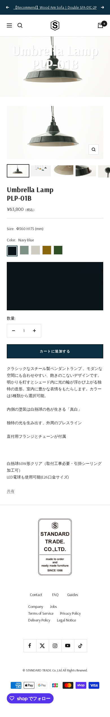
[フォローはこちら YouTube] (67, 645)
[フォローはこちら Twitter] (42, 645)
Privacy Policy (70, 613)
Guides (72, 594)
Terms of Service (40, 613)
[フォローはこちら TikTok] (80, 645)
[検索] (20, 25)
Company (35, 606)
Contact (36, 594)
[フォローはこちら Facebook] (29, 645)
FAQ (55, 594)
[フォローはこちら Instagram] (55, 645)
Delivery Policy (39, 620)
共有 (11, 491)
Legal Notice (66, 620)
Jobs (53, 606)
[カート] (100, 25)
